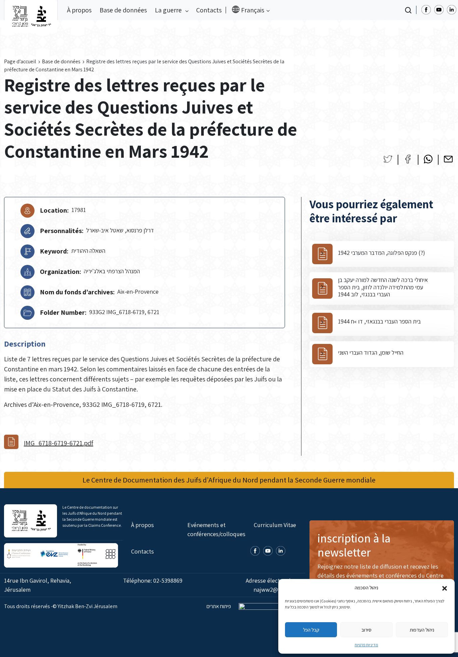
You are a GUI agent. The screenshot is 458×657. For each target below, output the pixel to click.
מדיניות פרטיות (366, 644)
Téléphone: (152, 580)
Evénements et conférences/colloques (216, 529)
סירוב (366, 630)
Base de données (123, 10)
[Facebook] (408, 159)
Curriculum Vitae (275, 525)
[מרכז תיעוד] (31, 10)
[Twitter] (388, 159)
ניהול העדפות (422, 630)
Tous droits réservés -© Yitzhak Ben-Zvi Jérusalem (60, 606)
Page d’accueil (20, 61)
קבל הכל (311, 630)
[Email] (448, 159)
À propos (79, 10)
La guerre (169, 10)
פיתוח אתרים (219, 606)
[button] (444, 587)
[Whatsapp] (428, 159)
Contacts (209, 10)
